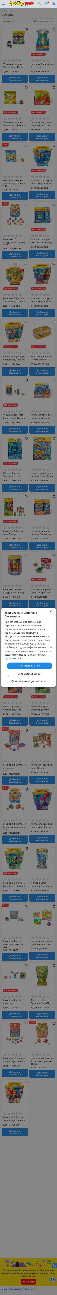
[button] (28, 681)
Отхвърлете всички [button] (30, 674)
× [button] (50, 611)
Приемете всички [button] (29, 665)
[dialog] (28, 647)
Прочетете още (13, 658)
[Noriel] (22, 4)
